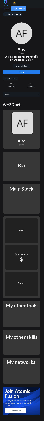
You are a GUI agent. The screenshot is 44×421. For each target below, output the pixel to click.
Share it (21, 72)
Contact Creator (10, 78)
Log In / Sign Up (19, 8)
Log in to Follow (21, 66)
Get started (16, 410)
